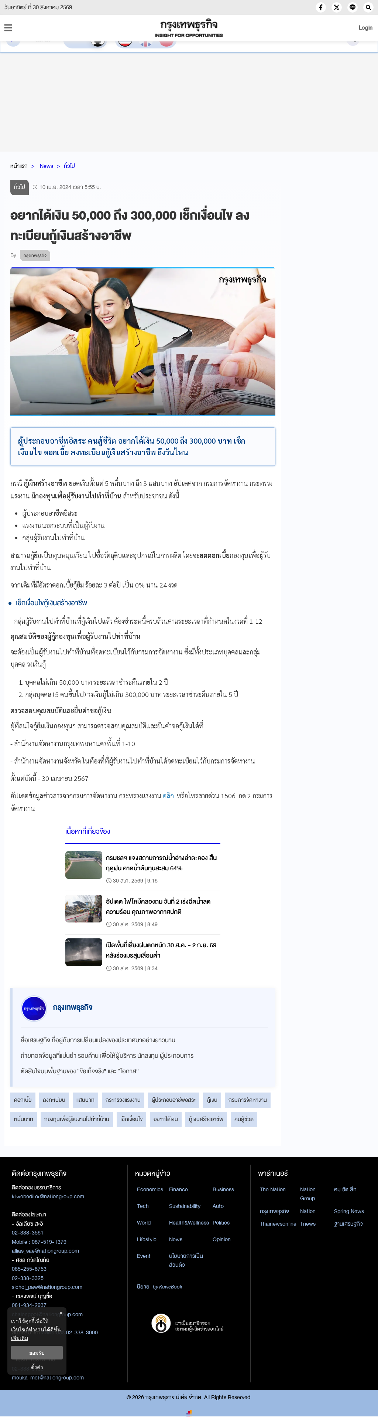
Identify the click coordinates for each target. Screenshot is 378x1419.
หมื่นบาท (23, 1119)
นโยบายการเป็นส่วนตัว (186, 1260)
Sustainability (184, 1206)
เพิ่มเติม (19, 1337)
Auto (218, 1206)
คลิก (169, 795)
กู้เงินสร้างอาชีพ (206, 1119)
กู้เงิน (212, 1100)
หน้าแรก (19, 166)
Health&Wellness (189, 1222)
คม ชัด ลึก (345, 1189)
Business (223, 1189)
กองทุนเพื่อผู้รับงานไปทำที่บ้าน (76, 1119)
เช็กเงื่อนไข (131, 1119)
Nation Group (308, 1194)
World (144, 1222)
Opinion (222, 1239)
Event (144, 1256)
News (46, 166)
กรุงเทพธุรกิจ (274, 1211)
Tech (143, 1206)
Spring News (349, 1211)
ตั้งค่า (37, 1367)
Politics (221, 1222)
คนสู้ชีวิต (244, 1119)
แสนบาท (85, 1100)
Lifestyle (147, 1239)
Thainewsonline (278, 1224)
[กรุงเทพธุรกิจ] (189, 28)
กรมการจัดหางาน (247, 1100)
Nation (308, 1211)
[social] (321, 7)
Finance (178, 1189)
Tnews (308, 1224)
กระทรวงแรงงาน (123, 1100)
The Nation (273, 1189)
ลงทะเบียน (54, 1100)
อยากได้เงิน (166, 1119)
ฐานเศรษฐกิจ (348, 1224)
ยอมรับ (37, 1352)
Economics (150, 1189)
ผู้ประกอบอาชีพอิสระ (174, 1100)
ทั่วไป (69, 166)
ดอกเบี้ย (23, 1100)
